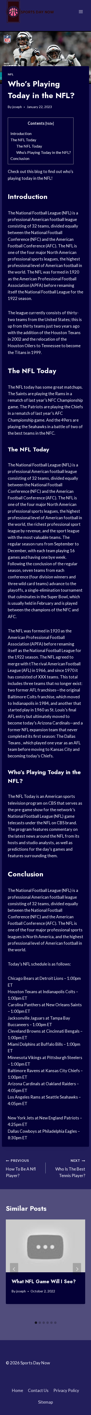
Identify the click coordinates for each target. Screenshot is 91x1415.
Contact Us (38, 1390)
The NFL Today (23, 139)
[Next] (77, 1269)
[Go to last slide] (14, 1269)
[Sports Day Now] (30, 11)
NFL (11, 74)
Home (17, 1390)
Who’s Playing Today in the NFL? (43, 152)
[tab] (36, 1322)
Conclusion (19, 158)
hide (49, 123)
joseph (17, 107)
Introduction (21, 133)
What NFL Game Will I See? (44, 1281)
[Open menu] (80, 11)
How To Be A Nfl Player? (21, 1168)
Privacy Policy (66, 1390)
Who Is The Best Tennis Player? (70, 1168)
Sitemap (45, 1402)
